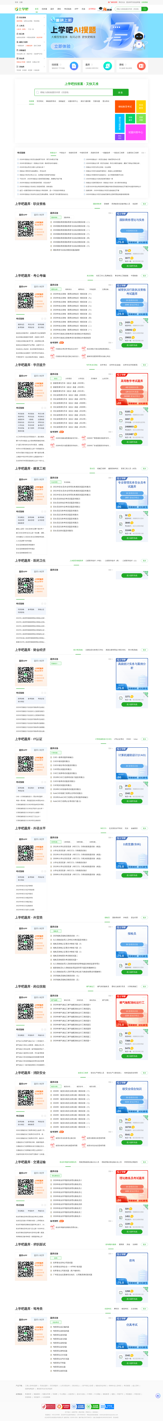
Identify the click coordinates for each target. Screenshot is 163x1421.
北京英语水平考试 (115, 828)
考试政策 (21, 414)
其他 (128, 1244)
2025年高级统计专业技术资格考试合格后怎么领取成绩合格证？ (31, 719)
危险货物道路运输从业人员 (89, 1162)
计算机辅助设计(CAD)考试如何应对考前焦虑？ (31, 804)
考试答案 (127, 1386)
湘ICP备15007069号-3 (85, 1417)
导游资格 (36, 21)
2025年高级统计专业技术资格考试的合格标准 (31, 731)
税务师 (29, 62)
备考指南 (21, 327)
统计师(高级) (78, 650)
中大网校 (97, 1394)
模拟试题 (21, 431)
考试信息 (31, 416)
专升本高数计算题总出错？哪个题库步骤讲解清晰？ (31, 452)
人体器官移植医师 (76, 561)
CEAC (128, 739)
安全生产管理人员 (97, 1073)
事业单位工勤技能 (121, 276)
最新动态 (21, 324)
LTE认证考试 (119, 739)
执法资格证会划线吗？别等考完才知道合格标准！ (31, 353)
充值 (83, 9)
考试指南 (67, 9)
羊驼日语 (137, 1394)
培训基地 (21, 612)
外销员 (125, 917)
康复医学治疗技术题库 (44, 1389)
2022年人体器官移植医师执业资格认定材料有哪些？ (31, 618)
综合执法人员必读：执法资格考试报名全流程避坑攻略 (31, 349)
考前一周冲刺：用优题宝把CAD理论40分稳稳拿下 (31, 800)
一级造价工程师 (118, 153)
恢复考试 (125, 1309)
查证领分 (31, 788)
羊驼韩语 (28, 1397)
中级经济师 (84, 153)
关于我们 (67, 1412)
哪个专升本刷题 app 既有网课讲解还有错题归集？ (31, 440)
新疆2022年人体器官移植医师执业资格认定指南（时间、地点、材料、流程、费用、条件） (31, 642)
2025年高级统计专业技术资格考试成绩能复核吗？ (31, 727)
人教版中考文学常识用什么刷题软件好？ (30, 456)
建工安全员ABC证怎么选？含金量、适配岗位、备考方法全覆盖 (31, 533)
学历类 (19, 70)
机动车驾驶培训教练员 (68, 1162)
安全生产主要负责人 (114, 1073)
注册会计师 (35, 62)
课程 (59, 9)
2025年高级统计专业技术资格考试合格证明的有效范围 (31, 707)
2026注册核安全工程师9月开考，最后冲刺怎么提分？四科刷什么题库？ (31, 1138)
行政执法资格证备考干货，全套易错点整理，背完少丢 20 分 (31, 341)
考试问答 (31, 425)
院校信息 (21, 422)
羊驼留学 (37, 1397)
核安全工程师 (83, 1073)
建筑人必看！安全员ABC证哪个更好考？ (30, 529)
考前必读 (31, 327)
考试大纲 (41, 414)
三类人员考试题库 (31, 1386)
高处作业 (29, 54)
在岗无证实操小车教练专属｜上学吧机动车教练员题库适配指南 (31, 1220)
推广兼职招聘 (112, 2)
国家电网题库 (29, 1389)
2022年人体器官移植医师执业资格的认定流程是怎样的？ (31, 630)
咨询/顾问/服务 (110, 1244)
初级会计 (53, 153)
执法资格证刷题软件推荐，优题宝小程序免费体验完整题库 (31, 337)
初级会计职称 (21, 62)
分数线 (31, 419)
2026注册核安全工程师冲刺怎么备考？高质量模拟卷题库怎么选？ (31, 1130)
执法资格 (90, 276)
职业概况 (21, 517)
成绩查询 (21, 419)
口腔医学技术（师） (112, 561)
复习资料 (31, 428)
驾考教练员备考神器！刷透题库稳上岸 (29, 1236)
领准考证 (21, 416)
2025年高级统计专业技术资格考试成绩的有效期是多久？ (31, 723)
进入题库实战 (132, 266)
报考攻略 (41, 324)
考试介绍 (31, 324)
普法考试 (106, 101)
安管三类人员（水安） (129, 468)
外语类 (24, 70)
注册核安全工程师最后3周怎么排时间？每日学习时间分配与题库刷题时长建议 (31, 1150)
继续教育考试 (51, 101)
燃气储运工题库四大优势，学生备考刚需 (30, 1053)
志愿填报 (41, 419)
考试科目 (41, 416)
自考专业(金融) (115, 365)
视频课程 (37, 1394)
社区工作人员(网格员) (104, 276)
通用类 (121, 1244)
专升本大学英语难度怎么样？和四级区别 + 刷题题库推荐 (31, 448)
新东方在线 (81, 1394)
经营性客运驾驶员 (131, 1162)
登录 (16, 2)
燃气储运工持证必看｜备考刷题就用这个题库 (31, 1049)
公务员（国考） (22, 29)
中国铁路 (134, 276)
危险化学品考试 (101, 1386)
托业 (126, 828)
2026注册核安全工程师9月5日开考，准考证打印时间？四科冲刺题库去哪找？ (31, 1134)
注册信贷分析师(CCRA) (94, 650)
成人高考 (135, 1386)
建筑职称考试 (113, 468)
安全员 (92, 468)
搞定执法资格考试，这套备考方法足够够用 (31, 333)
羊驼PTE (120, 1394)
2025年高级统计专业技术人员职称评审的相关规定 (31, 715)
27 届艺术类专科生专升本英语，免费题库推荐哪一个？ (31, 444)
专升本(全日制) (91, 365)
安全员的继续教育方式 (24, 553)
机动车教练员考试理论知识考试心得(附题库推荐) (31, 1216)
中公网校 (63, 1394)
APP (76, 9)
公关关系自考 (65, 1386)
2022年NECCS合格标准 (24, 905)
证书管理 (41, 520)
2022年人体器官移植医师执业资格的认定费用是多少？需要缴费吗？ (31, 634)
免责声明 (74, 1412)
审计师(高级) (133, 650)
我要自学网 (46, 1394)
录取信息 (41, 422)
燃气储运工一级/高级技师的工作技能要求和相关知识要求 (31, 1065)
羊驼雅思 (129, 1394)
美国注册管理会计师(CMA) (116, 650)
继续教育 (21, 523)
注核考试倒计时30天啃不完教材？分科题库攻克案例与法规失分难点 (31, 1154)
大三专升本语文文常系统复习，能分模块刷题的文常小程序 (31, 436)
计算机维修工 (133, 986)
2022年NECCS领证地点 (24, 901)
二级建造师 (28, 45)
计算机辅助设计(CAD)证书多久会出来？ (30, 808)
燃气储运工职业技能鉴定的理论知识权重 (30, 1061)
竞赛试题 (96, 101)
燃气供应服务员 (103, 986)
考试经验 (21, 428)
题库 (52, 9)
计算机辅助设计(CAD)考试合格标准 (28, 820)
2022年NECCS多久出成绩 (25, 909)
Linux (136, 739)
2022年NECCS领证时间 (24, 897)
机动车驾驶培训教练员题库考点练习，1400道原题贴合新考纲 (31, 1224)
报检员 (107, 917)
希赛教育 (28, 1394)
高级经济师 (95, 153)
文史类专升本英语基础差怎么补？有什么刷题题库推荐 (31, 460)
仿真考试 (108, 1309)
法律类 (135, 1244)
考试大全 (122, 2)
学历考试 (40, 101)
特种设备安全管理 (131, 1073)
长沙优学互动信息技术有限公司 (54, 1417)
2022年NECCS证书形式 (24, 893)
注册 (21, 2)
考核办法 (41, 1035)
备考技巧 (41, 425)
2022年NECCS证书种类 (24, 886)
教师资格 (19, 21)
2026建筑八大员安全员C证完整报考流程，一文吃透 (31, 537)
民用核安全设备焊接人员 (121, 204)
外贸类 (30, 70)
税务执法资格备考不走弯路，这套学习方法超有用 (31, 345)
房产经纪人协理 (87, 1386)
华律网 (55, 1394)
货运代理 (134, 917)
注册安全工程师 (133, 153)
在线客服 (144, 2)
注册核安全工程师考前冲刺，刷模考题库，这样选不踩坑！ (31, 1142)
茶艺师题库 (54, 1386)
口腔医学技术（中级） (94, 561)
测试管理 (31, 520)
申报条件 (31, 1035)
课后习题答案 (86, 101)
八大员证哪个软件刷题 (24, 541)
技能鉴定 (62, 101)
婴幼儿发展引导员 (118, 986)
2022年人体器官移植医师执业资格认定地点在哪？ (31, 622)
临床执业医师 (21, 37)
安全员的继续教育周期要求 (25, 545)
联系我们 (95, 1412)
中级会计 (62, 153)
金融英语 (134, 828)
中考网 (89, 1394)
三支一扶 (31, 29)
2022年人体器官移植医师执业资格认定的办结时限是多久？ (31, 626)
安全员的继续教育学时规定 (25, 549)
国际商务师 (97, 204)
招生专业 (31, 422)
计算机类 (36, 70)
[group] (81, 35)
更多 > (143, 153)
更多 (144, 204)
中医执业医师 (31, 37)
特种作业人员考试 (115, 1386)
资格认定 (41, 609)
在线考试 (71, 1394)
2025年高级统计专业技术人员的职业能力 (30, 711)
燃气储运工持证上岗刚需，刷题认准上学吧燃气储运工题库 (31, 1045)
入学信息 (21, 425)
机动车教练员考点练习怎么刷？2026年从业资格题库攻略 (31, 1228)
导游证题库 (44, 1386)
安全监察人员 (21, 54)
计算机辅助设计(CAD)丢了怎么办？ (28, 816)
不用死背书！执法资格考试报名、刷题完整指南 (31, 357)
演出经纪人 (76, 1386)
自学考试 (103, 365)
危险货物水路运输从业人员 (112, 1162)
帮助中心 (88, 1412)
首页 (36, 9)
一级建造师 (20, 45)
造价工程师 (37, 45)
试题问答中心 (73, 101)
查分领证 (41, 327)
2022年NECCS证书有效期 (25, 890)
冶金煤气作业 (38, 54)
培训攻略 (21, 609)
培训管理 (21, 520)
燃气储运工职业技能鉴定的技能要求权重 (30, 1057)
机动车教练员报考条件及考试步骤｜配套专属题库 (31, 1232)
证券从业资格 (28, 21)
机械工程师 (101, 468)
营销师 (106, 204)
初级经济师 (73, 153)
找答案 (44, 9)
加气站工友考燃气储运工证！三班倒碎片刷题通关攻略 (31, 1041)
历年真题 (41, 428)
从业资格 (134, 1309)
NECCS (103, 828)
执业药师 (39, 37)
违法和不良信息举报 (133, 2)
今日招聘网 (46, 1397)
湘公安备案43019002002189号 (102, 1417)
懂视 (113, 1394)
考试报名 (31, 414)
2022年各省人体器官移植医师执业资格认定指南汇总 (31, 638)
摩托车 (116, 1309)
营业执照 (115, 1417)
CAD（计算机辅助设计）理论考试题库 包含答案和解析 (31, 796)
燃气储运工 (90, 986)
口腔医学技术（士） (130, 561)
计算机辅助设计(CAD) (103, 739)
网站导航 (81, 1412)
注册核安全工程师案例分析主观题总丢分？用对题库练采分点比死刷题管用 (31, 1146)
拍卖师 (135, 204)
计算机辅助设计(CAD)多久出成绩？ (28, 812)
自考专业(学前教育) (130, 365)
